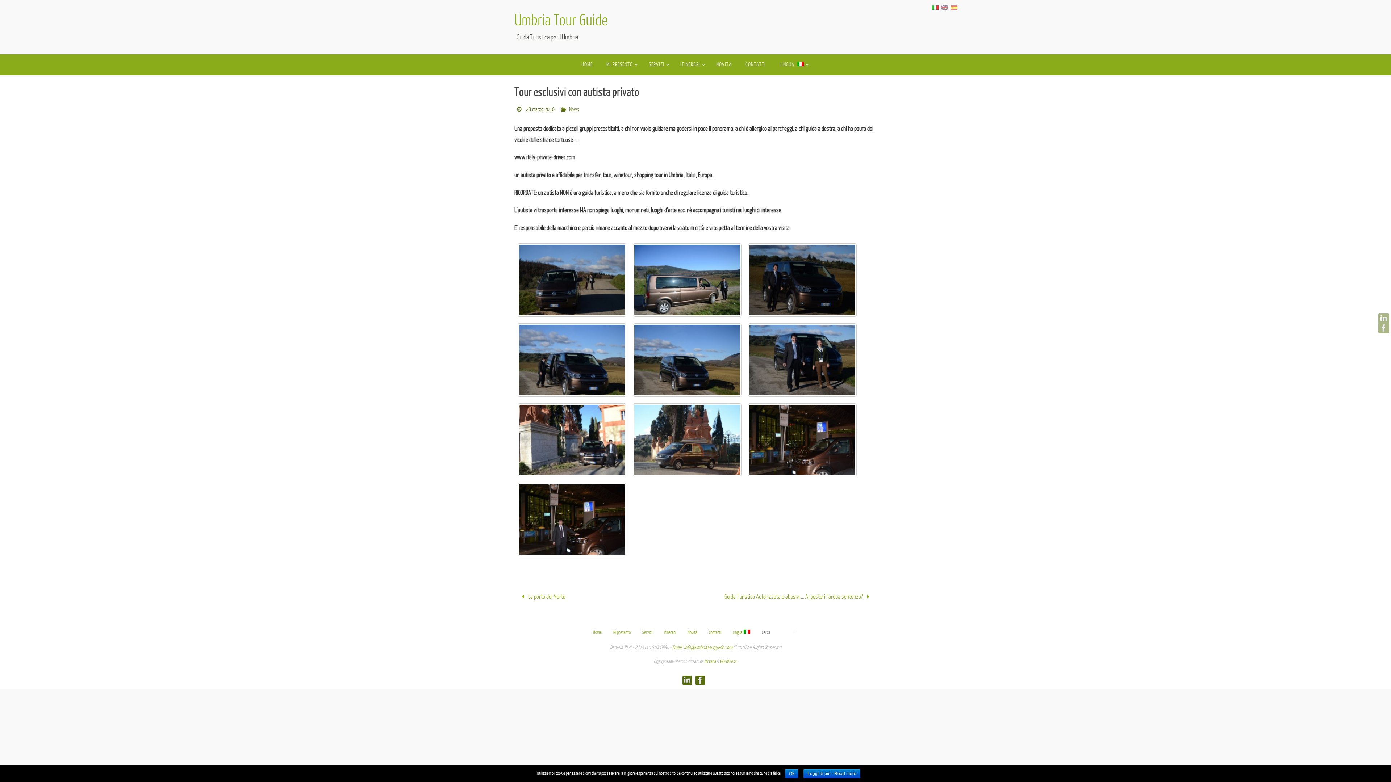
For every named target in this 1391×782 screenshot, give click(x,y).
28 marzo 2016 (540, 109)
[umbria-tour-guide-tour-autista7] (572, 440)
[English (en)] (944, 7)
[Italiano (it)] (935, 7)
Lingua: (738, 632)
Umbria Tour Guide (561, 21)
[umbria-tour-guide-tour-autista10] (572, 519)
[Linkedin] (1383, 318)
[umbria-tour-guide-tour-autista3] (802, 280)
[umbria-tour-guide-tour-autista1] (572, 280)
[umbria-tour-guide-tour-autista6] (802, 360)
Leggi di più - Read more (831, 773)
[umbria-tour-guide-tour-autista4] (572, 360)
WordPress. (728, 661)
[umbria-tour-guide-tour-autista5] (687, 360)
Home (597, 632)
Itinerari (670, 632)
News (574, 109)
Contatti (715, 632)
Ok (791, 773)
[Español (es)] (954, 7)
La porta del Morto (546, 596)
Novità (692, 632)
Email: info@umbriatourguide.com (702, 647)
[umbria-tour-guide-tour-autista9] (802, 440)
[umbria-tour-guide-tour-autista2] (687, 280)
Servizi (647, 632)
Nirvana (710, 661)
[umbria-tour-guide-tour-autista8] (687, 440)
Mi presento (622, 632)
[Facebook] (1383, 328)
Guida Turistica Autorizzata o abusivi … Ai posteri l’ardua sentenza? (794, 596)
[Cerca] (794, 631)
